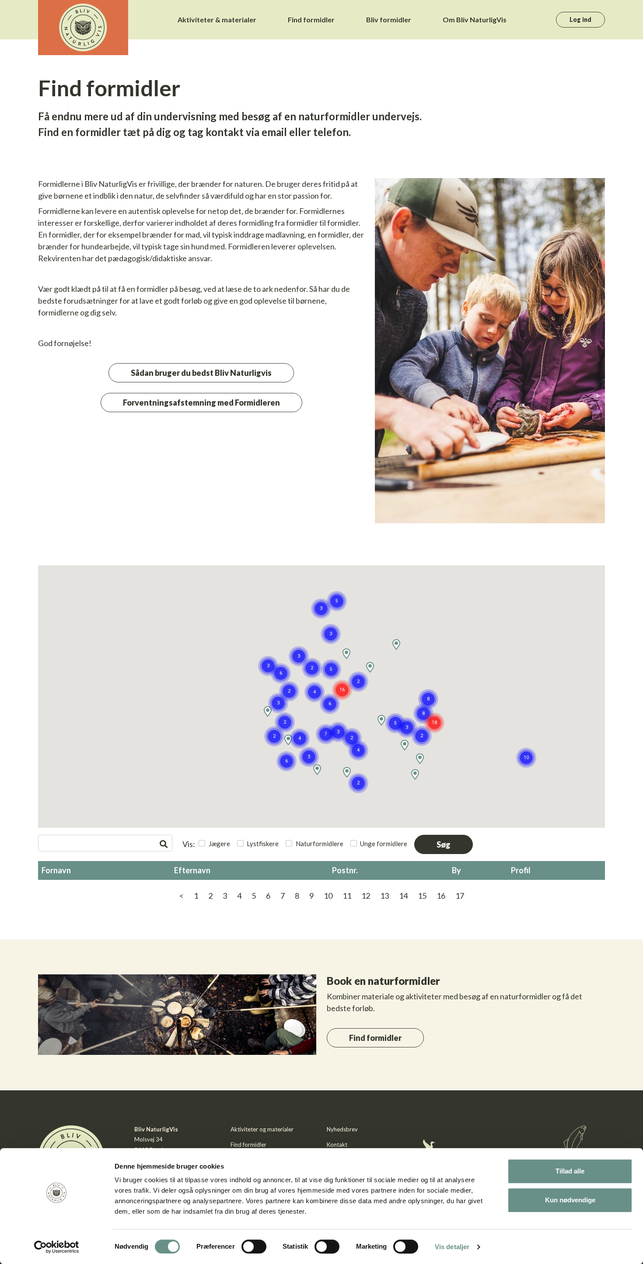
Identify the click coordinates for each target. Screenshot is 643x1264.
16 (441, 895)
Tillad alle (570, 1171)
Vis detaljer (452, 1246)
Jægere (219, 843)
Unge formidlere (383, 843)
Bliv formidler (388, 19)
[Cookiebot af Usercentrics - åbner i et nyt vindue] (56, 1246)
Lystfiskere (263, 843)
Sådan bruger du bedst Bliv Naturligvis (201, 373)
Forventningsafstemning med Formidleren (201, 402)
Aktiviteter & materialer (217, 19)
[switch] (253, 1246)
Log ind (580, 19)
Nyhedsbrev (342, 1129)
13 (384, 895)
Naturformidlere (319, 843)
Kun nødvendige (570, 1200)
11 (346, 895)
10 (328, 895)
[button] (428, 699)
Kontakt (337, 1144)
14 (403, 895)
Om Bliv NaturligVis (475, 19)
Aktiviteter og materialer (262, 1129)
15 (422, 895)
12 (365, 895)
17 (459, 895)
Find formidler (311, 19)
